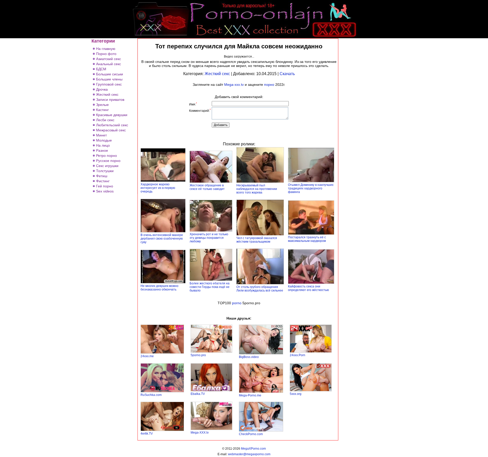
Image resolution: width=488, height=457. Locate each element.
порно (269, 84)
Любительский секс (112, 125)
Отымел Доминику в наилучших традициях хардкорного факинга (310, 188)
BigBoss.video (249, 357)
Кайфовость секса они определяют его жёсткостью (308, 288)
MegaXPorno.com (253, 448)
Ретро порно (106, 156)
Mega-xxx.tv (234, 84)
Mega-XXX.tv (200, 432)
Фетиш (101, 176)
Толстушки (105, 171)
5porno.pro (198, 355)
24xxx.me (147, 356)
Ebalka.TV (198, 394)
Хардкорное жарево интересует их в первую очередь (158, 188)
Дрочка (102, 89)
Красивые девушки (111, 115)
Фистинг (103, 181)
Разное (102, 150)
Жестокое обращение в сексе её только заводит (207, 187)
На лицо (103, 145)
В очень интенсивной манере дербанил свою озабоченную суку (162, 238)
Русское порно (108, 161)
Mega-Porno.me (250, 395)
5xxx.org (295, 394)
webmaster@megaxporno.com (249, 454)
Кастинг (102, 110)
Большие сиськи (109, 74)
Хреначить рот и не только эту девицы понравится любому (209, 237)
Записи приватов (110, 100)
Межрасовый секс (111, 130)
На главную (105, 49)
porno (236, 303)
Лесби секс (105, 120)
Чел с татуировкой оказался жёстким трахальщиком (256, 239)
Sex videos (105, 191)
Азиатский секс (108, 59)
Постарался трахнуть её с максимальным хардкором (307, 239)
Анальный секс (108, 64)
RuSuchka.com (151, 395)
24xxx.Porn (297, 355)
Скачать (287, 74)
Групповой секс (109, 84)
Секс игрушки (107, 166)
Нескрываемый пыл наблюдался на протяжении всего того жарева (256, 189)
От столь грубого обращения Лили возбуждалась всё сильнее (259, 288)
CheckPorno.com (251, 434)
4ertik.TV (147, 433)
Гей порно (104, 186)
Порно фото (106, 54)
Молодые (104, 140)
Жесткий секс (107, 94)
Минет (101, 135)
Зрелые (102, 105)
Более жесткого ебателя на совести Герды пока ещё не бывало (210, 287)
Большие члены (109, 79)
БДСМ (101, 69)
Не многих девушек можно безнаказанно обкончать (159, 287)
